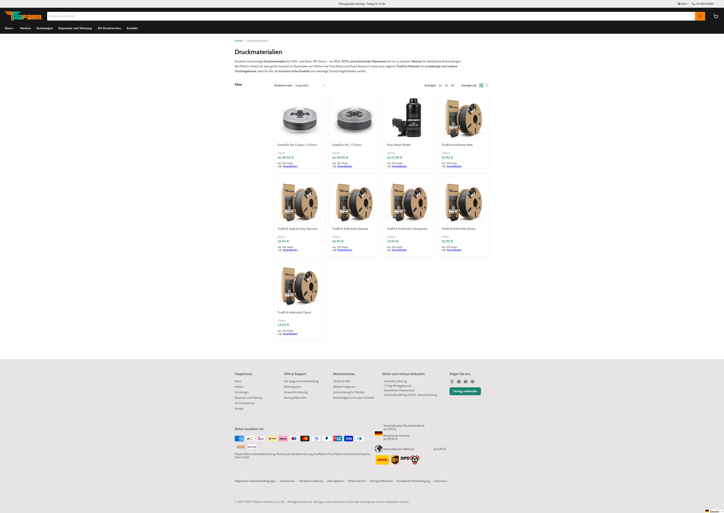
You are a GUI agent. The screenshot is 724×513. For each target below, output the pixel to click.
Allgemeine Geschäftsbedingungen (255, 481)
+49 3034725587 (704, 3)
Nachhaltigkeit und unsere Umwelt (353, 397)
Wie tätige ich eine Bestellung (301, 381)
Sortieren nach (283, 85)
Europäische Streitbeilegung (413, 481)
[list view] (486, 85)
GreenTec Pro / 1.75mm (346, 145)
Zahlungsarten (292, 386)
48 (452, 85)
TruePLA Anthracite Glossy (458, 228)
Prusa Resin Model (398, 145)
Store (238, 381)
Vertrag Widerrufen (295, 397)
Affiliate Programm (344, 386)
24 (440, 85)
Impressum (440, 481)
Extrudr (281, 152)
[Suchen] (700, 16)
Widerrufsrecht (357, 481)
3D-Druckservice (109, 28)
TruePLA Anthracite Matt (457, 145)
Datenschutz (287, 481)
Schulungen (44, 28)
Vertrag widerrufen (465, 391)
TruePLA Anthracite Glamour (350, 228)
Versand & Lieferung (296, 392)
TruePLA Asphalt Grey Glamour (297, 228)
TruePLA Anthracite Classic (294, 312)
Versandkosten (290, 166)
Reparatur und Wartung (75, 28)
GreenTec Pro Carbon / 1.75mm (297, 145)
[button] (714, 511)
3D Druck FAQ (341, 381)
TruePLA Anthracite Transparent (407, 228)
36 (446, 85)
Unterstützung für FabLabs (348, 392)
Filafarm (391, 152)
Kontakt (132, 28)
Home (239, 40)
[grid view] (481, 85)
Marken (25, 28)
